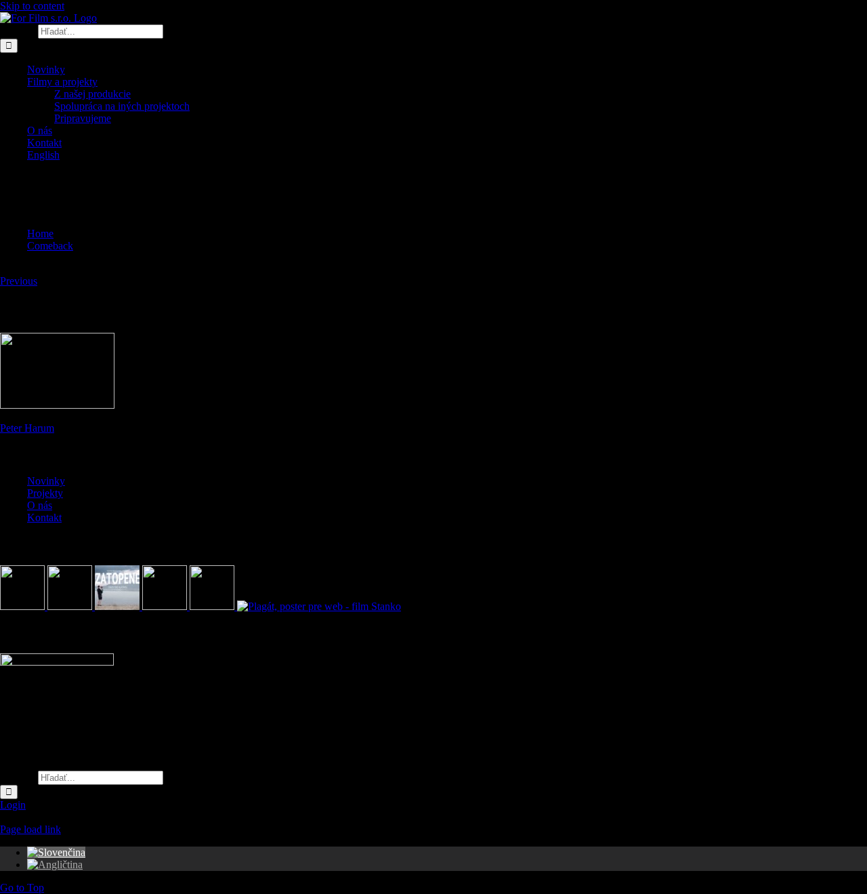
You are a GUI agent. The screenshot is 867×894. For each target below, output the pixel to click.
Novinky (46, 481)
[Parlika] (166, 606)
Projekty (45, 493)
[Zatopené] (118, 606)
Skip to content (32, 6)
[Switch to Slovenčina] (56, 852)
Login (13, 805)
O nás (39, 505)
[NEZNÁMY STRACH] (71, 606)
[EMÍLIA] (23, 606)
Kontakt (44, 517)
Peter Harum (27, 428)
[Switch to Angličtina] (55, 864)
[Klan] (213, 606)
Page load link (30, 829)
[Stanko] (319, 606)
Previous (18, 281)
